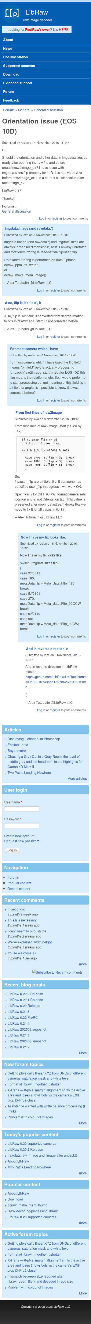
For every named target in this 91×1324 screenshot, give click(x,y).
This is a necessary (22, 920)
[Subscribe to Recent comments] (45, 972)
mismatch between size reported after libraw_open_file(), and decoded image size (40, 1279)
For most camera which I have (34, 348)
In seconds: (16, 909)
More (83, 1052)
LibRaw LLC (62, 1306)
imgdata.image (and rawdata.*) (29, 228)
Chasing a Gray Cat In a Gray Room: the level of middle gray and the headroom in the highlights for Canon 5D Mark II (45, 761)
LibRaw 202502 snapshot (27, 1029)
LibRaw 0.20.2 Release (25, 1149)
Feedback (11, 100)
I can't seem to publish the (27, 931)
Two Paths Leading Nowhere (29, 772)
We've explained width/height (30, 942)
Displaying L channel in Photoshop (34, 738)
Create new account (19, 835)
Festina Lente (18, 744)
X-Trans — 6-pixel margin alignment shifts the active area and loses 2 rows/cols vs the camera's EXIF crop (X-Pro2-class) (46, 1095)
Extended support (17, 82)
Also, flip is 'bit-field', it (23, 302)
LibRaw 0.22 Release (24, 1005)
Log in (43, 218)
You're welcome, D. (22, 953)
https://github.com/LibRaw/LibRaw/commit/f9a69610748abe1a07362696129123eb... (56, 681)
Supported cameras (19, 65)
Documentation (15, 56)
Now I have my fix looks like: (43, 537)
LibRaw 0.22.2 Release (25, 993)
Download (11, 74)
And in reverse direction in (47, 648)
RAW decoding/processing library (33, 1211)
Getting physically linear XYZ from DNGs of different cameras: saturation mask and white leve (46, 1076)
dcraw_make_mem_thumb (27, 1205)
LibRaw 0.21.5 (18, 1011)
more (83, 964)
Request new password (22, 840)
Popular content (19, 882)
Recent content (18, 888)
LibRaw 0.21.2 (18, 1047)
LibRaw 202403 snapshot (27, 1041)
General (24, 109)
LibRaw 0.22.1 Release (25, 999)
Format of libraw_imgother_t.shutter (34, 1084)
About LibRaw (18, 1161)
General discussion (48, 109)
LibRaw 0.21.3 (18, 1035)
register (57, 218)
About (8, 39)
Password (12, 819)
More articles (77, 778)
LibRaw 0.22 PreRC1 (24, 1017)
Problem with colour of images (30, 1117)
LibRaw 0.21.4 (18, 1023)
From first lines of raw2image (38, 412)
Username (13, 802)
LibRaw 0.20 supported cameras (32, 1143)
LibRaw (36, 11)
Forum (8, 91)
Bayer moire (17, 750)
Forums (9, 109)
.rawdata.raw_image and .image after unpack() (42, 1155)
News (7, 48)
